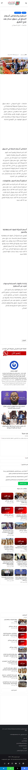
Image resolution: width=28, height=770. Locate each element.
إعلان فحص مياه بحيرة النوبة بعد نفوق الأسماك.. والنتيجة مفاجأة (7, 563)
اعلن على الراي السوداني (22, 750)
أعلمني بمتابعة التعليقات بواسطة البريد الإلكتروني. (16, 476)
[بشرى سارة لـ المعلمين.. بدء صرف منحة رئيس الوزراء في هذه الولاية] (21, 557)
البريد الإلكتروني (24, 464)
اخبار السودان (17, 12)
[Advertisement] (14, 39)
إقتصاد (24, 12)
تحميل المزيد (14, 690)
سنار (23, 340)
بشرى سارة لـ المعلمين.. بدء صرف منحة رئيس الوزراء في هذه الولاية (21, 563)
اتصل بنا (25, 748)
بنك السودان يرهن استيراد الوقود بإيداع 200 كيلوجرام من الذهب (21, 579)
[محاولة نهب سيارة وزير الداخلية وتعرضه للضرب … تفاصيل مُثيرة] (21, 510)
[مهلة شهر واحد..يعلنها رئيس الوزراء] (21, 496)
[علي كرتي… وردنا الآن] (7, 496)
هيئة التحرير (4, 379)
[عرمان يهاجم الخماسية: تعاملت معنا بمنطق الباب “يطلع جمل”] (7, 525)
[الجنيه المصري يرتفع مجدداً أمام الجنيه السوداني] (7, 572)
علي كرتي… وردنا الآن (9, 501)
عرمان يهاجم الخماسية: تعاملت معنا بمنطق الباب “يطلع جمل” (7, 532)
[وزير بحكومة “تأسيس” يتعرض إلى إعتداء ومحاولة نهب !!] (21, 541)
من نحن (25, 738)
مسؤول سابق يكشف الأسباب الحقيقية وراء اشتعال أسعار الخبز (8, 548)
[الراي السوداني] (14, 3)
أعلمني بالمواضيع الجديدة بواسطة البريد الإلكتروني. (16, 479)
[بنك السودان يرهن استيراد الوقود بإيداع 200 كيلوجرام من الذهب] (21, 572)
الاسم (26, 458)
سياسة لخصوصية (23, 745)
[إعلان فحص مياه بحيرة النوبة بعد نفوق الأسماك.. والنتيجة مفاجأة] (7, 557)
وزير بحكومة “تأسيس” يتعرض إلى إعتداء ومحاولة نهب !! (21, 548)
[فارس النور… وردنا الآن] (7, 510)
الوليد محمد (23, 54)
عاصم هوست (4, 759)
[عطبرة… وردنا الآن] (21, 525)
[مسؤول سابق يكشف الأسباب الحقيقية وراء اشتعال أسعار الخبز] (7, 541)
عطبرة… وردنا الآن (23, 530)
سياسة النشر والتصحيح (21, 743)
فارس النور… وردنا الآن (8, 515)
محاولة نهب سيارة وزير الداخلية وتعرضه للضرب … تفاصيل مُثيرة (21, 517)
